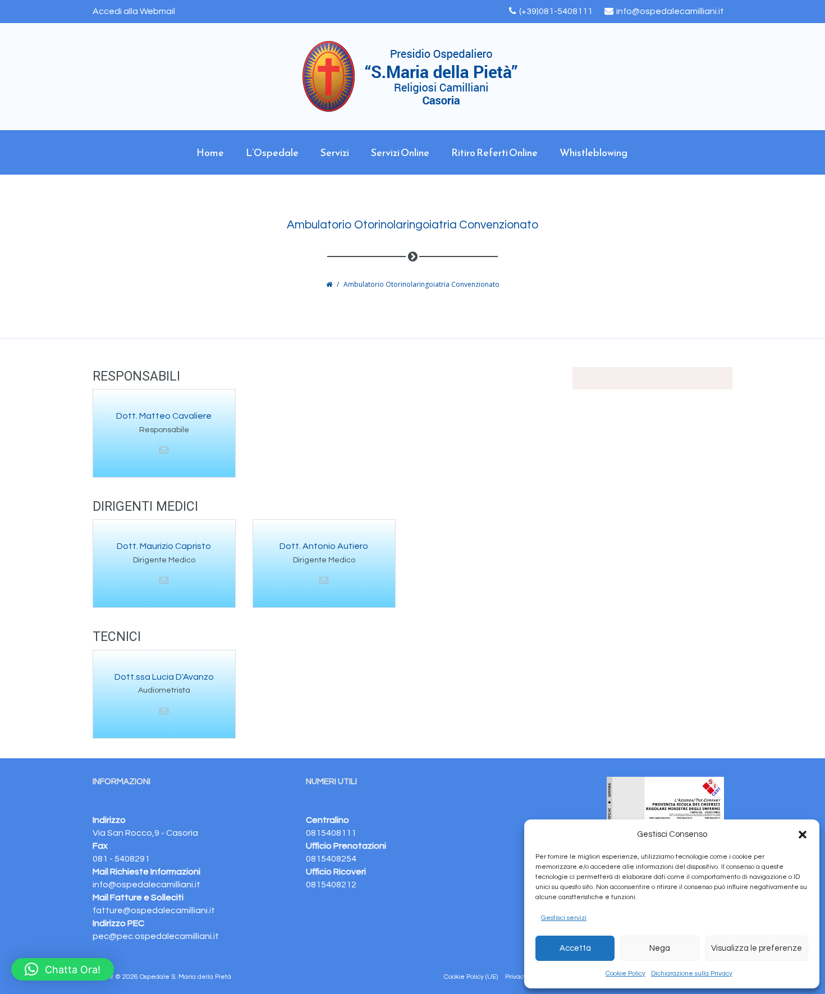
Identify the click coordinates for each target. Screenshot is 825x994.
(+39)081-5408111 (556, 11)
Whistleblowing (593, 152)
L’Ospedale (272, 152)
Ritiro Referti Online (494, 152)
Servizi (334, 152)
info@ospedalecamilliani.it (670, 11)
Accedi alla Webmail (134, 11)
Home (210, 152)
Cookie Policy (625, 973)
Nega (659, 948)
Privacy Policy (525, 977)
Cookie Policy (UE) (471, 977)
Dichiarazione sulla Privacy (691, 973)
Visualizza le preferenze (756, 948)
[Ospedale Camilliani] (412, 76)
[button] (802, 834)
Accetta (575, 948)
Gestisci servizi (563, 918)
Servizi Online (400, 152)
